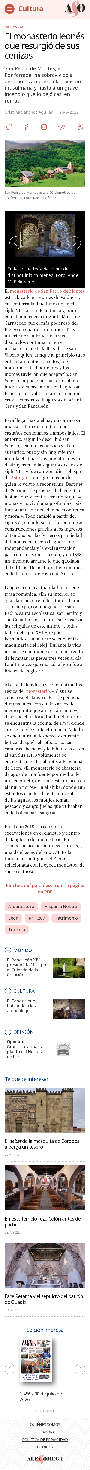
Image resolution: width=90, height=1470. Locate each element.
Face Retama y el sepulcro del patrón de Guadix (44, 1299)
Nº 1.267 (37, 918)
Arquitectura (21, 906)
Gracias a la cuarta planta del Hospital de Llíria (26, 1051)
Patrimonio (14, 26)
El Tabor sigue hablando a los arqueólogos (21, 1005)
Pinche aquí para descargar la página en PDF (45, 888)
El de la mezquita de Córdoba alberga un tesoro (42, 1143)
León (13, 918)
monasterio (38, 691)
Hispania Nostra (60, 906)
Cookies (45, 1447)
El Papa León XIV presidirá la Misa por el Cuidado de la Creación (27, 967)
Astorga (19, 477)
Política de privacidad (45, 1439)
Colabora (45, 1432)
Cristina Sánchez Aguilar (29, 112)
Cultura (30, 8)
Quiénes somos (45, 1424)
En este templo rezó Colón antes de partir (43, 1221)
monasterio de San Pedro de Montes (47, 291)
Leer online (45, 1411)
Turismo (16, 929)
